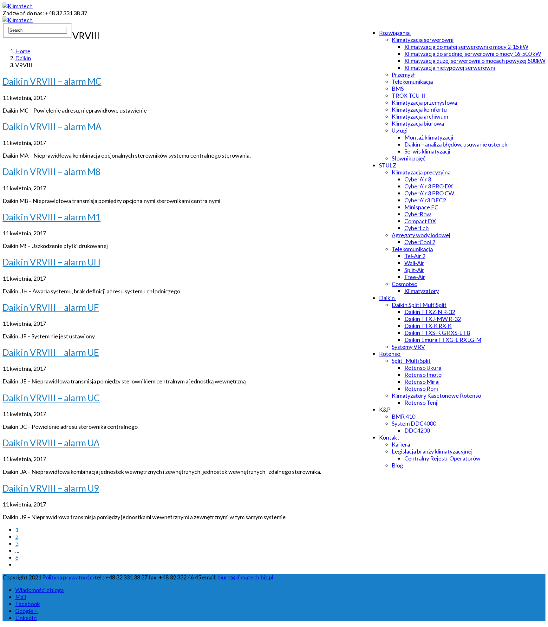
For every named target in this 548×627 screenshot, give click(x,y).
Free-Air (414, 276)
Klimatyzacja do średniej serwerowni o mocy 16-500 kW (472, 53)
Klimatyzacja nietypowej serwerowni (449, 67)
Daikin (387, 297)
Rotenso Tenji (421, 402)
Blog (397, 465)
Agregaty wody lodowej (421, 235)
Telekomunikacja (412, 81)
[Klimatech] (18, 6)
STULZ (387, 165)
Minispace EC (421, 207)
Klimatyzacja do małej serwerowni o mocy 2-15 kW (466, 46)
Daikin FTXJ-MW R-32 (432, 318)
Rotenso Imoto (422, 374)
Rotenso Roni (421, 388)
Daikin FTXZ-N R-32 (429, 311)
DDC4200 (417, 430)
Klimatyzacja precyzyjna (421, 172)
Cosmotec (404, 283)
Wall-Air (414, 262)
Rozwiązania (394, 32)
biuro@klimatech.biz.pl (245, 577)
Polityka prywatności (68, 577)
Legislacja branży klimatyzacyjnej (432, 451)
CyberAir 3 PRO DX (428, 186)
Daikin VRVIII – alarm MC (52, 81)
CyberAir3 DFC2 (425, 200)
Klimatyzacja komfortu (419, 109)
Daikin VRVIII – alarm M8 (52, 171)
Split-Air (414, 269)
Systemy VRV (408, 346)
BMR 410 (403, 416)
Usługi (400, 130)
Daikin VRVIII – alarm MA (52, 126)
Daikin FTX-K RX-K (428, 325)
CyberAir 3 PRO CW (429, 193)
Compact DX (420, 221)
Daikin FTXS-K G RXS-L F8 (437, 332)
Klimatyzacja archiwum (420, 116)
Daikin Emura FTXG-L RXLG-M (442, 339)
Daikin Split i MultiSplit (419, 304)
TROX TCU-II (408, 95)
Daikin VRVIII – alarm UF (51, 307)
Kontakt (389, 437)
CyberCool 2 (419, 241)
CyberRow (417, 214)
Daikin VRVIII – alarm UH (51, 262)
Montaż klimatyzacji (428, 137)
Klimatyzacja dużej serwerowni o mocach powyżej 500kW (474, 60)
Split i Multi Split (411, 360)
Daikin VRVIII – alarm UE (51, 352)
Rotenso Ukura (422, 367)
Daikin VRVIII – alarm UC (51, 397)
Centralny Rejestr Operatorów (442, 458)
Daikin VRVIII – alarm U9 (51, 488)
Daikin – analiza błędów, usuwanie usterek (455, 144)
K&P (384, 409)
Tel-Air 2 (414, 255)
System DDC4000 (414, 423)
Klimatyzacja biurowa (418, 123)
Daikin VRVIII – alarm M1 (52, 217)
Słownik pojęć (408, 158)
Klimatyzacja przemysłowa (424, 102)
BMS (398, 88)
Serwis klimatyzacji (427, 151)
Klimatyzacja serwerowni (422, 39)
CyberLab (416, 228)
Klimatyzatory (421, 290)
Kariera (401, 444)
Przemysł (403, 74)
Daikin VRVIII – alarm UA (51, 442)
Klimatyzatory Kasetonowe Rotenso (436, 395)
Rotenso (389, 353)
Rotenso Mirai (422, 381)
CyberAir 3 (417, 179)
